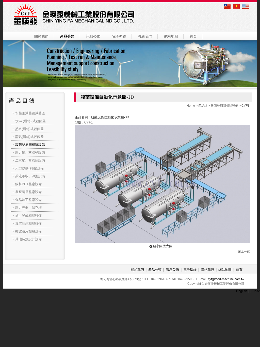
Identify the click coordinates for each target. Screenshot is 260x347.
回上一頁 (244, 251)
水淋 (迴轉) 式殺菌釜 (30, 121)
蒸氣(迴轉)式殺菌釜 (29, 137)
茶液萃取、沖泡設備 (30, 176)
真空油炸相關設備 (28, 223)
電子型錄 (119, 36)
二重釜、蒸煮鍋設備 (30, 160)
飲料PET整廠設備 (28, 184)
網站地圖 (171, 36)
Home (191, 105)
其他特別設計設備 (28, 239)
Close (256, 291)
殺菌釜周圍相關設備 (224, 105)
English (241, 291)
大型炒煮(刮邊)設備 (29, 168)
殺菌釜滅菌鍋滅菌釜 (30, 113)
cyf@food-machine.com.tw (226, 279)
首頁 (193, 36)
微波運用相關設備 (28, 231)
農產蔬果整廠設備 (28, 192)
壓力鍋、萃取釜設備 (30, 152)
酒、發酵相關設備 (28, 215)
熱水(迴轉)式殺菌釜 (29, 129)
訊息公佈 (93, 36)
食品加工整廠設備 (28, 200)
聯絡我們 (145, 36)
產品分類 (67, 36)
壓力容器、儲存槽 (28, 208)
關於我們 (41, 36)
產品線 (202, 105)
